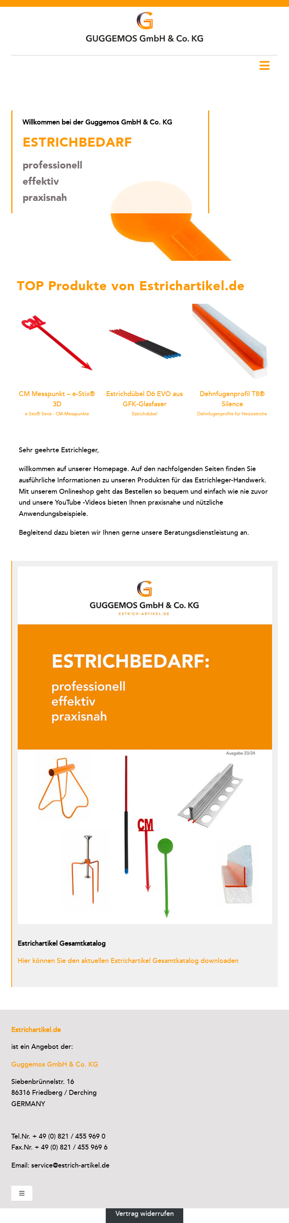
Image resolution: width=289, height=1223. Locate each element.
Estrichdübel (144, 414)
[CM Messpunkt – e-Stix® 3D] (57, 308)
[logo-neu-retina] (144, 10)
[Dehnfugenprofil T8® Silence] (232, 308)
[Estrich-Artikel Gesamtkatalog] (145, 570)
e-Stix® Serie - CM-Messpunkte (57, 414)
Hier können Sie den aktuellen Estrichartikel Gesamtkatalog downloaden (128, 961)
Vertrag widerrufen (145, 1213)
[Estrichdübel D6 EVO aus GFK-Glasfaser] (145, 308)
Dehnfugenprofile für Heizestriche (232, 414)
